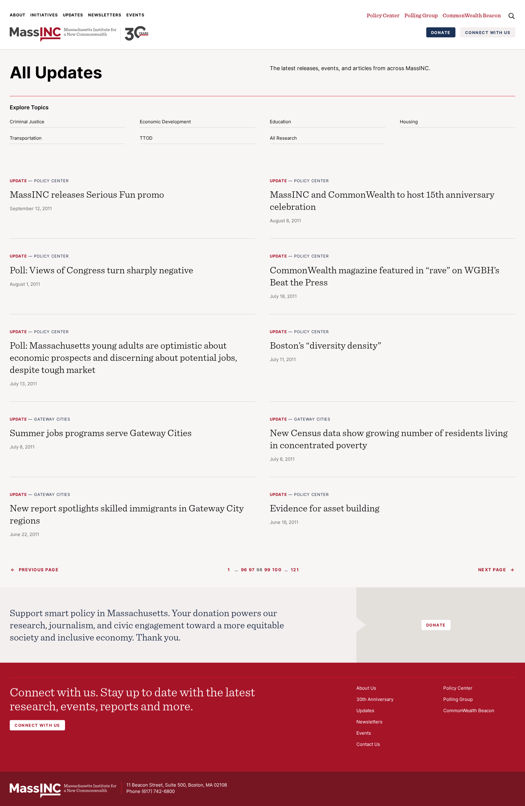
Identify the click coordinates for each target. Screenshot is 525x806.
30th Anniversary (374, 699)
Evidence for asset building (324, 508)
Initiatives (44, 14)
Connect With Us (488, 32)
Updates (73, 14)
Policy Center (383, 15)
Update (18, 180)
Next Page (496, 569)
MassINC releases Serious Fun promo (87, 194)
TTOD (146, 138)
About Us (366, 688)
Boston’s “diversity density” (325, 345)
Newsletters (105, 14)
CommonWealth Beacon (472, 15)
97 (252, 569)
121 (295, 569)
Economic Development (165, 122)
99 (267, 569)
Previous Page (35, 569)
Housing (409, 122)
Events (135, 14)
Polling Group (421, 15)
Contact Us (368, 744)
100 (277, 569)
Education (280, 122)
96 (244, 569)
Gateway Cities (52, 419)
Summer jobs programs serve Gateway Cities (101, 433)
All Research (283, 138)
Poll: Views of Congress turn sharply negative (101, 270)
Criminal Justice (27, 122)
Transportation (26, 138)
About (18, 14)
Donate (441, 32)
